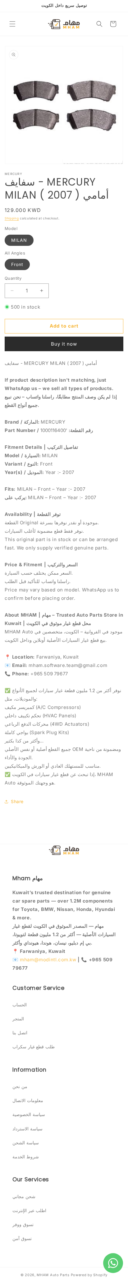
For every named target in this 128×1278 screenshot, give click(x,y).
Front (17, 264)
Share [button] (17, 801)
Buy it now (64, 344)
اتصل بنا (19, 1032)
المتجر (18, 1018)
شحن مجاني (23, 1196)
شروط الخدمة (25, 1156)
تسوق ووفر (23, 1224)
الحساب (19, 1004)
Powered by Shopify (89, 1275)
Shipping (12, 218)
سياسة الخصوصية (28, 1114)
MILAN (19, 240)
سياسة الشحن (25, 1142)
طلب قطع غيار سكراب (33, 1046)
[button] (12, 24)
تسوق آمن (22, 1238)
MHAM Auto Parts (53, 1275)
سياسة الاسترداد (27, 1128)
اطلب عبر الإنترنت (29, 1210)
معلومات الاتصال (27, 1100)
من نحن (19, 1086)
